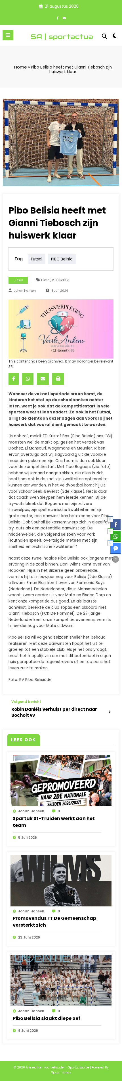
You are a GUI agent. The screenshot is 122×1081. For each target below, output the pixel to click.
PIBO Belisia (62, 259)
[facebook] (14, 379)
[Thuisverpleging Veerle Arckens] (61, 328)
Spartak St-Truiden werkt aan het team (54, 822)
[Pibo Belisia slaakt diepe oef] (61, 980)
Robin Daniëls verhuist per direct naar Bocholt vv (54, 712)
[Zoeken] (104, 36)
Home (20, 67)
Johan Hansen (25, 291)
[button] (115, 559)
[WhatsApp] (27, 379)
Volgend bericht (26, 702)
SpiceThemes (61, 1072)
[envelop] (43, 379)
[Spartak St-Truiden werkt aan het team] (61, 780)
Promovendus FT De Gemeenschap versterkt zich (54, 921)
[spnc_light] (115, 37)
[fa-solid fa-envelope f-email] (64, 17)
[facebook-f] (57, 17)
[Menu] (8, 35)
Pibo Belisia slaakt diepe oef (46, 1018)
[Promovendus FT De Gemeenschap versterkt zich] (61, 880)
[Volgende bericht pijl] (109, 712)
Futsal (36, 259)
